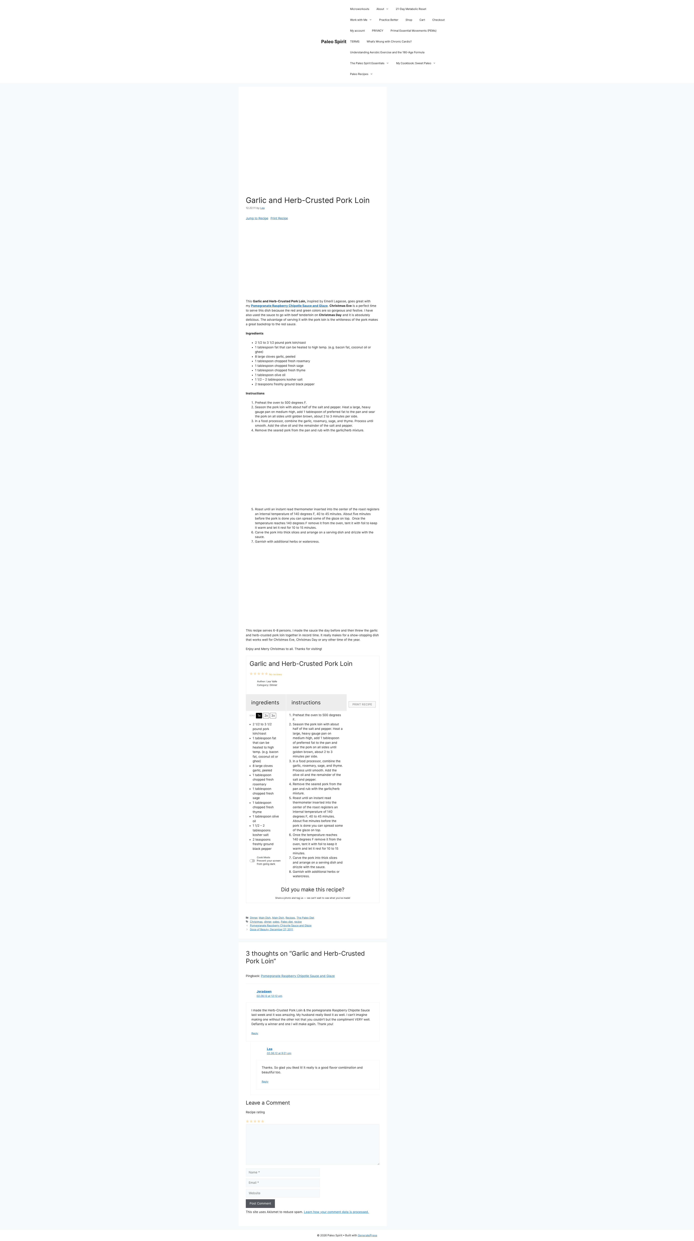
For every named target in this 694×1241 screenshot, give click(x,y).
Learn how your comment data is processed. (336, 1212)
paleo (276, 921)
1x (259, 715)
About (380, 9)
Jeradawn (264, 991)
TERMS (354, 41)
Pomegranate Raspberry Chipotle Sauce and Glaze (289, 306)
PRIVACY (377, 30)
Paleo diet (287, 921)
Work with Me (358, 20)
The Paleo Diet (305, 917)
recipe (298, 921)
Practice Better (388, 20)
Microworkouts (359, 9)
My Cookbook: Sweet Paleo (413, 63)
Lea (269, 1049)
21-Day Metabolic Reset (411, 9)
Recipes (290, 917)
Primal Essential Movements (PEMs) (413, 30)
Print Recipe (279, 218)
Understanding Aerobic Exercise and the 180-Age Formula (387, 52)
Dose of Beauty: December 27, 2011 (271, 929)
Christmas (256, 921)
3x (273, 715)
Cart (422, 20)
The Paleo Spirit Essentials (367, 63)
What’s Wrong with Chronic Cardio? (389, 41)
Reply (254, 1033)
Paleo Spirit (333, 41)
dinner (267, 921)
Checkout (438, 20)
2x (266, 715)
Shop (409, 20)
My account (357, 30)
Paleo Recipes (359, 74)
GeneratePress (367, 1235)
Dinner (253, 917)
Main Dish (265, 917)
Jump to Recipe (257, 218)
